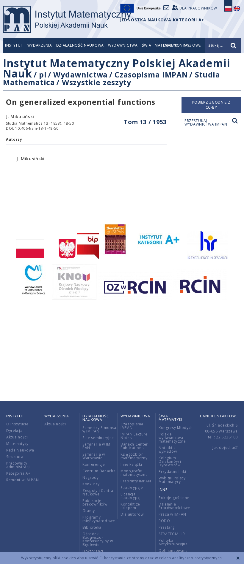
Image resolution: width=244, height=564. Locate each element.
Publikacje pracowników (94, 502)
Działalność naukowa (80, 45)
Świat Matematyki (170, 418)
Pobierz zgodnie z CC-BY (211, 105)
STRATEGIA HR (172, 533)
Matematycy (17, 443)
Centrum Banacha (99, 470)
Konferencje (93, 464)
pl (42, 74)
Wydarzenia (39, 45)
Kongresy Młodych (176, 427)
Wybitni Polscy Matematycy (172, 480)
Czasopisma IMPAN (151, 74)
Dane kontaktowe (219, 416)
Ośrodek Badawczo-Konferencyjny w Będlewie (97, 539)
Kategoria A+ (18, 473)
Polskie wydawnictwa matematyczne (172, 438)
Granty (88, 510)
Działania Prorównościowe (174, 506)
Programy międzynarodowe (98, 519)
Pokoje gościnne (174, 497)
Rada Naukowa (20, 450)
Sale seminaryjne (98, 437)
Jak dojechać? (225, 447)
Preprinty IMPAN (136, 481)
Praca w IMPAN (172, 514)
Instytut (14, 45)
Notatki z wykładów (168, 449)
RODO (164, 520)
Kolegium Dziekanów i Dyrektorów (170, 461)
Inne (163, 489)
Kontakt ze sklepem (130, 506)
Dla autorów (132, 514)
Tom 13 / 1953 (145, 122)
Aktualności (17, 437)
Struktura (14, 456)
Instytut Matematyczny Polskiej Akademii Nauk (116, 68)
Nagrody (90, 477)
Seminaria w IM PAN (96, 446)
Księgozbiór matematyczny (134, 456)
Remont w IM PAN (22, 479)
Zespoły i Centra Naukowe (97, 492)
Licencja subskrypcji (131, 496)
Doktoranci (92, 551)
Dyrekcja (14, 430)
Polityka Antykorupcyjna (173, 542)
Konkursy (91, 484)
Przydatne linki (172, 471)
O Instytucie (17, 424)
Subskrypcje (132, 487)
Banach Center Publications (134, 446)
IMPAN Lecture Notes (134, 436)
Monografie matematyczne (134, 472)
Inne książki (131, 464)
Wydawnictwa (123, 45)
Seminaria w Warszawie (93, 456)
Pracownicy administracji (18, 465)
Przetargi (167, 527)
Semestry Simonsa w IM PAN (99, 429)
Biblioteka (91, 527)
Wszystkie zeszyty (96, 82)
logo (67, 19)
